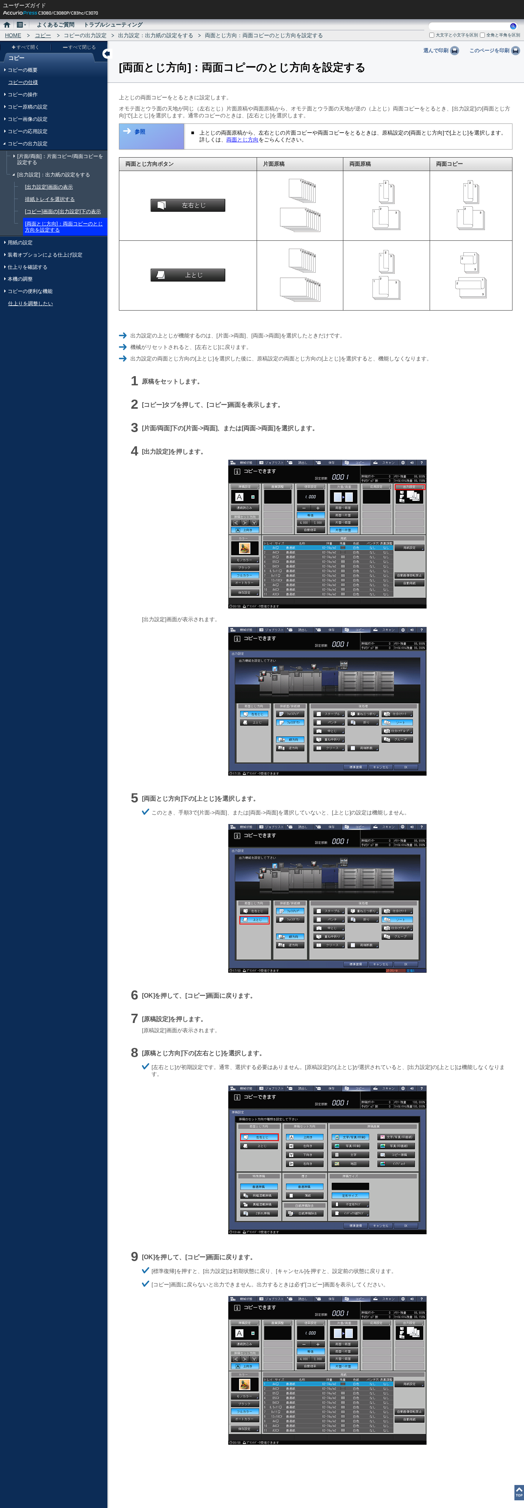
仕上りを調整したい (30, 303)
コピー (43, 35)
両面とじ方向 (242, 139)
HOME (13, 35)
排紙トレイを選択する (50, 199)
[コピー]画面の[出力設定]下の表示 (63, 211)
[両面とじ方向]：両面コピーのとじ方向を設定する (64, 227)
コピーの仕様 (23, 82)
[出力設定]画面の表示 (49, 187)
